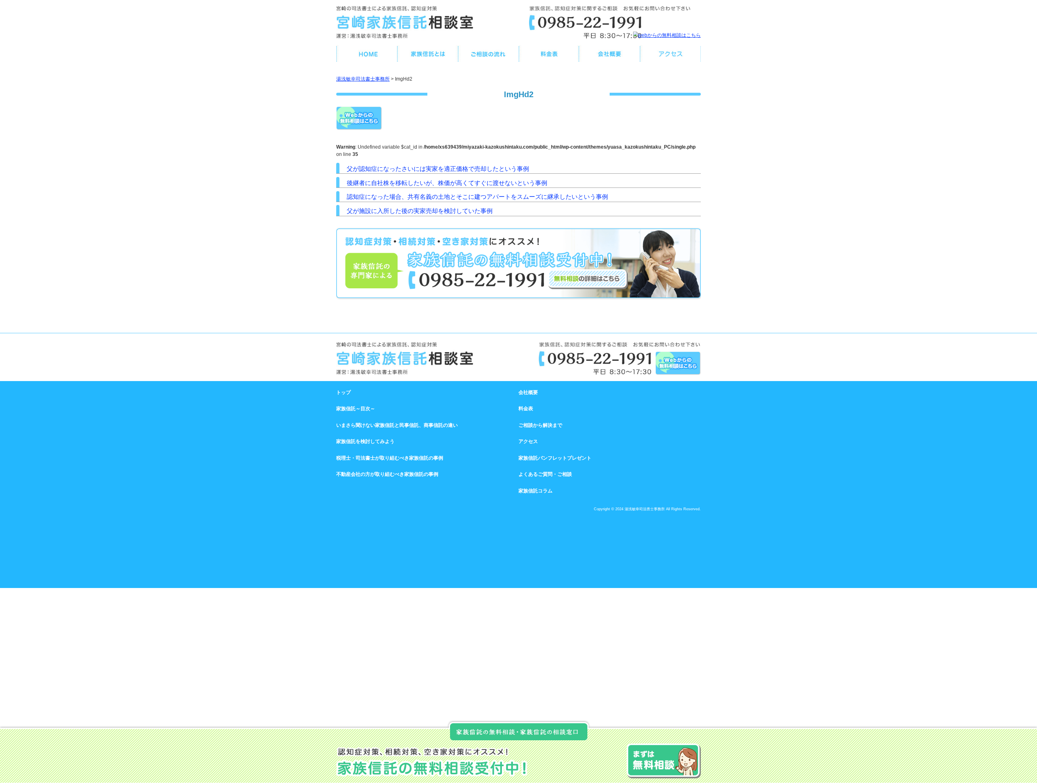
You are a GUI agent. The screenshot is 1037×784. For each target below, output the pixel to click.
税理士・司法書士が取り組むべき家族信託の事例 (389, 458)
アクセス (528, 441)
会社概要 (528, 392)
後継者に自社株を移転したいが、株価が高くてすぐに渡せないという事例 (447, 182)
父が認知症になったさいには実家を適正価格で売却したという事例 (438, 168)
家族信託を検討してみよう (365, 441)
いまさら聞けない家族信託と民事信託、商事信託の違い (397, 425)
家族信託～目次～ (355, 408)
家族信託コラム (535, 491)
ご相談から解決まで (540, 425)
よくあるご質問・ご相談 (545, 474)
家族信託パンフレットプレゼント (554, 458)
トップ (343, 392)
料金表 (525, 408)
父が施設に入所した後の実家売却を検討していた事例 (420, 210)
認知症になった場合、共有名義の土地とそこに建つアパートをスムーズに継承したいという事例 (477, 196)
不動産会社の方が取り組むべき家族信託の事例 (387, 474)
